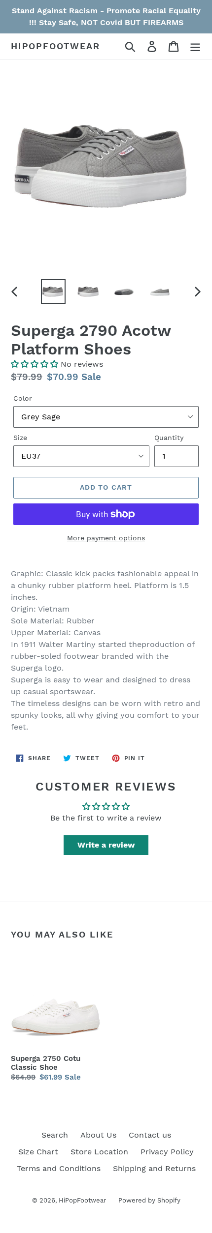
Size (20, 437)
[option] (53, 291)
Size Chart (38, 1151)
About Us (98, 1135)
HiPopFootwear (55, 46)
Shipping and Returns (154, 1168)
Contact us (150, 1135)
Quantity (168, 437)
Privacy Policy (167, 1151)
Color (22, 398)
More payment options (106, 538)
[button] (34, 364)
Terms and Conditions (59, 1168)
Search (54, 1135)
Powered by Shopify (149, 1200)
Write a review (106, 845)
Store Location (99, 1151)
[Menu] (195, 46)
